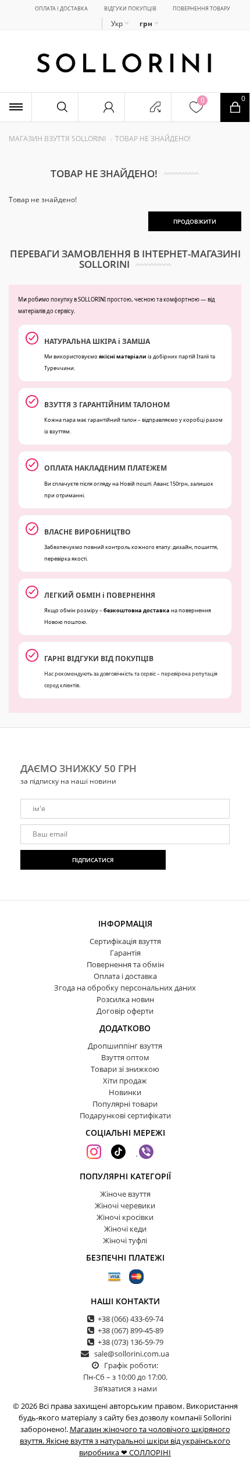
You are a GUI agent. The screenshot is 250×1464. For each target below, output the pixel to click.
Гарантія (125, 953)
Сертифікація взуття (125, 941)
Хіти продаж (125, 1080)
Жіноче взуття (125, 1194)
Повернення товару (201, 8)
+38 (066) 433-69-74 (130, 1319)
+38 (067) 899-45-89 (130, 1330)
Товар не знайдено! (153, 138)
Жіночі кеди (125, 1228)
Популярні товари (125, 1104)
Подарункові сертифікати (125, 1115)
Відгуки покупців (130, 8)
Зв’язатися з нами (125, 1388)
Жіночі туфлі (125, 1240)
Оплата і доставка (61, 8)
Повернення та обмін (125, 964)
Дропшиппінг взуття (125, 1045)
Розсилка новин (125, 999)
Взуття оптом (125, 1057)
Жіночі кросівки (125, 1217)
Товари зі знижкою (125, 1069)
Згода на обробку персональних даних (125, 987)
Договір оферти (125, 1011)
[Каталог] (15, 107)
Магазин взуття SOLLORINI (57, 138)
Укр (117, 23)
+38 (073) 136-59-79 (130, 1342)
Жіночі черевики (125, 1205)
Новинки (125, 1092)
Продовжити (194, 221)
